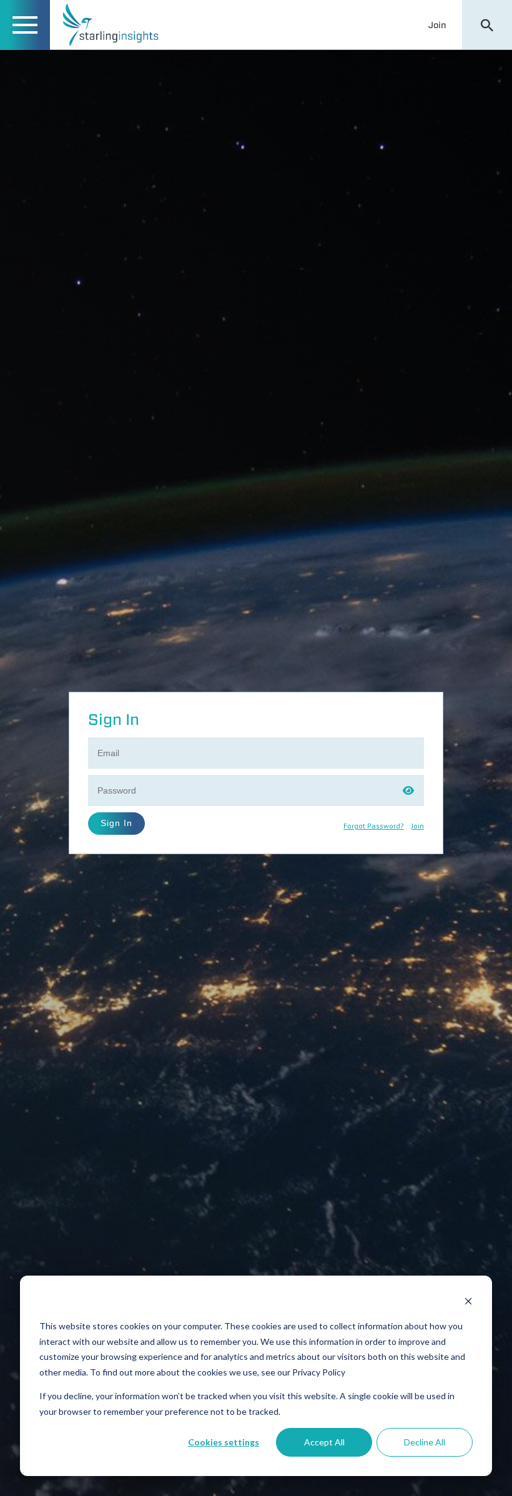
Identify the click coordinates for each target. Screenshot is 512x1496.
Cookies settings (223, 1442)
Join (437, 25)
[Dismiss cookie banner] (468, 1303)
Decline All (424, 1442)
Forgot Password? (373, 826)
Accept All (324, 1442)
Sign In (116, 823)
